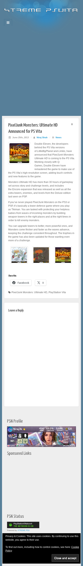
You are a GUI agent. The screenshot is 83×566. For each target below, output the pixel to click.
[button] (19, 257)
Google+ (38, 17)
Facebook (27, 17)
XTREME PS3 (23, 530)
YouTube (49, 17)
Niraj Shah (42, 137)
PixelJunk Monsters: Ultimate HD (29, 292)
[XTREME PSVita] (41, 8)
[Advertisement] (41, 72)
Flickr (33, 17)
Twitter (44, 17)
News (58, 137)
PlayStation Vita (57, 292)
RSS (55, 17)
